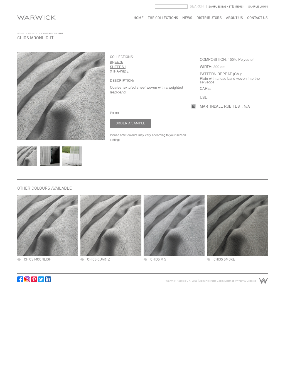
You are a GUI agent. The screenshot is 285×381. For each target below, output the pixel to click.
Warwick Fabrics (36, 12)
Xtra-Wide (119, 71)
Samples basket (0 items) (226, 6)
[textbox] (171, 6)
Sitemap (229, 280)
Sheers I (118, 66)
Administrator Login (211, 280)
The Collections (163, 18)
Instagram (27, 279)
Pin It (34, 279)
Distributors (209, 18)
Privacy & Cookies (245, 280)
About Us (234, 18)
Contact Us (257, 18)
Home (139, 18)
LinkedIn (48, 279)
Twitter (41, 279)
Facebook (20, 279)
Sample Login (258, 6)
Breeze (32, 33)
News (187, 18)
